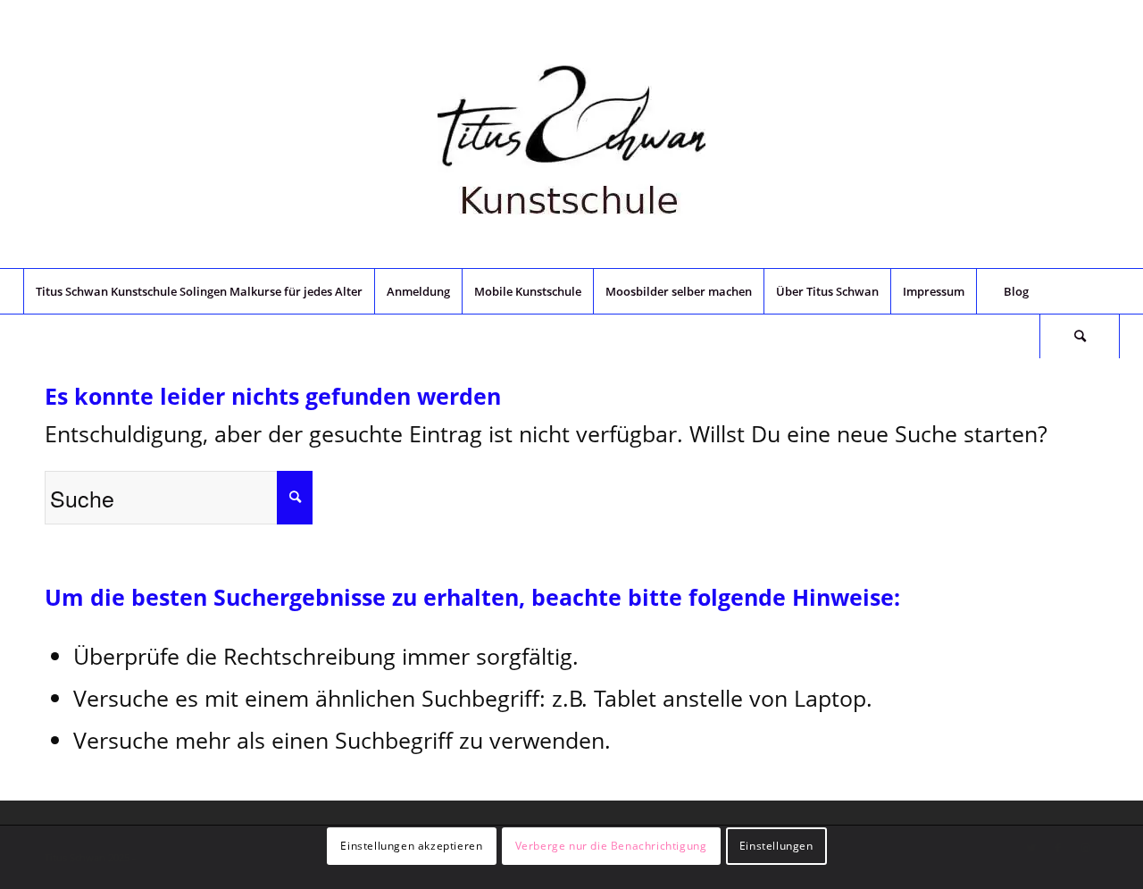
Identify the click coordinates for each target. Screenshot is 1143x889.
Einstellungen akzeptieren (411, 844)
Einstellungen (776, 844)
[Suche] (1079, 336)
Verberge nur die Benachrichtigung (611, 844)
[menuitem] (198, 291)
